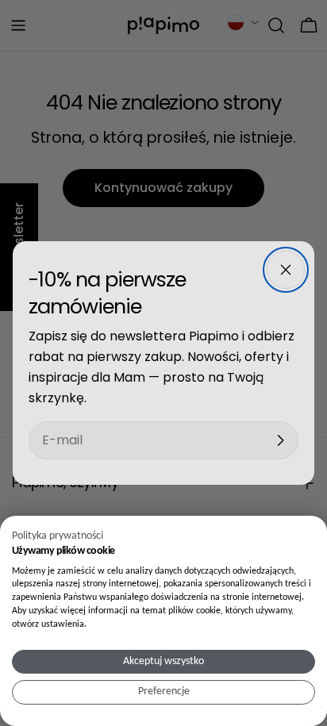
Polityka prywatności (57, 536)
